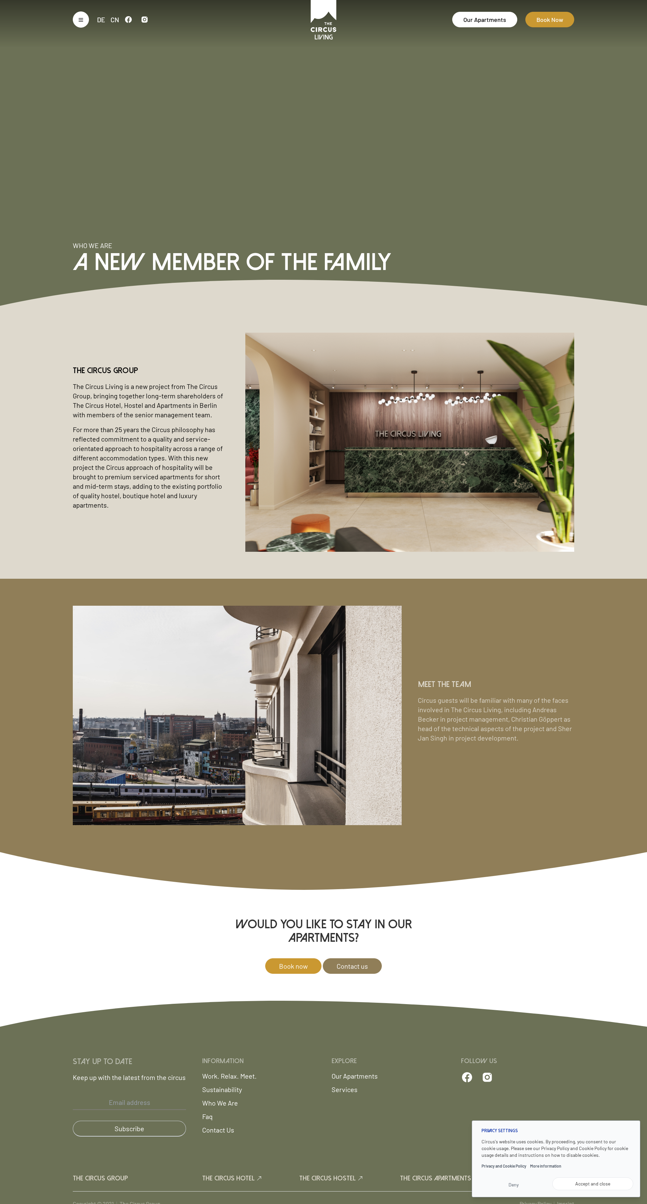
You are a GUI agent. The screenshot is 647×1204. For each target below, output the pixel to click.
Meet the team (444, 684)
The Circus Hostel (328, 1178)
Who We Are (220, 1103)
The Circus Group (105, 370)
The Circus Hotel (229, 1178)
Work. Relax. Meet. (229, 1076)
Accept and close (592, 1183)
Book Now (549, 19)
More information (545, 1166)
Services (345, 1089)
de (101, 20)
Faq (207, 1116)
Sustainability (222, 1089)
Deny (514, 1184)
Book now (293, 966)
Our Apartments (484, 19)
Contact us (352, 966)
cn (115, 20)
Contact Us (218, 1130)
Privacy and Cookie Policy (504, 1166)
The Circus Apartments (436, 1178)
